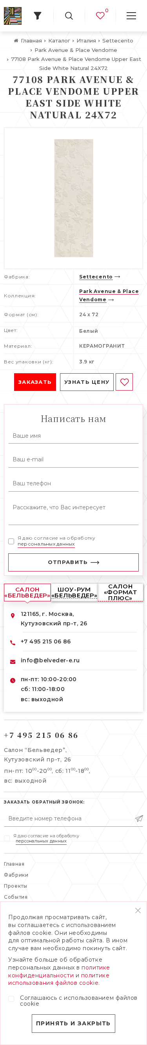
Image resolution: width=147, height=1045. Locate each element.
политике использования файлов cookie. (58, 979)
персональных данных (46, 544)
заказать (35, 382)
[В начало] (13, 16)
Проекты (15, 886)
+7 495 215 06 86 (46, 641)
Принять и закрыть (73, 1023)
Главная (14, 864)
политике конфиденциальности (59, 971)
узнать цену (86, 382)
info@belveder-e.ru (50, 660)
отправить (68, 562)
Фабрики (16, 875)
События (16, 897)
